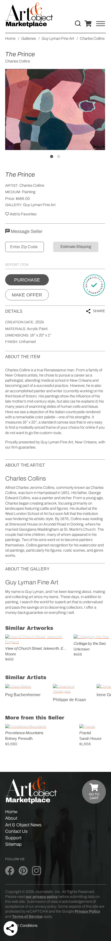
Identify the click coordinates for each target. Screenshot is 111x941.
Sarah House (90, 738)
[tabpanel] (55, 109)
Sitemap (13, 844)
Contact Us (16, 831)
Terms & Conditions (21, 925)
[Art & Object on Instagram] (36, 871)
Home (11, 811)
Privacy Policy (87, 911)
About (11, 818)
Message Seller (26, 231)
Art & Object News (23, 824)
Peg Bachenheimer (23, 695)
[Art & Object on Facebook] (9, 871)
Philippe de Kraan (69, 699)
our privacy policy (42, 897)
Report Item (16, 265)
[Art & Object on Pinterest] (23, 871)
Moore (10, 654)
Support (13, 837)
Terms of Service (27, 916)
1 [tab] (51, 156)
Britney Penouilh (19, 738)
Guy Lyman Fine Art (39, 205)
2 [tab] (58, 156)
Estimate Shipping (75, 247)
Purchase (27, 280)
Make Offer (27, 294)
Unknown (82, 649)
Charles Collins (31, 185)
